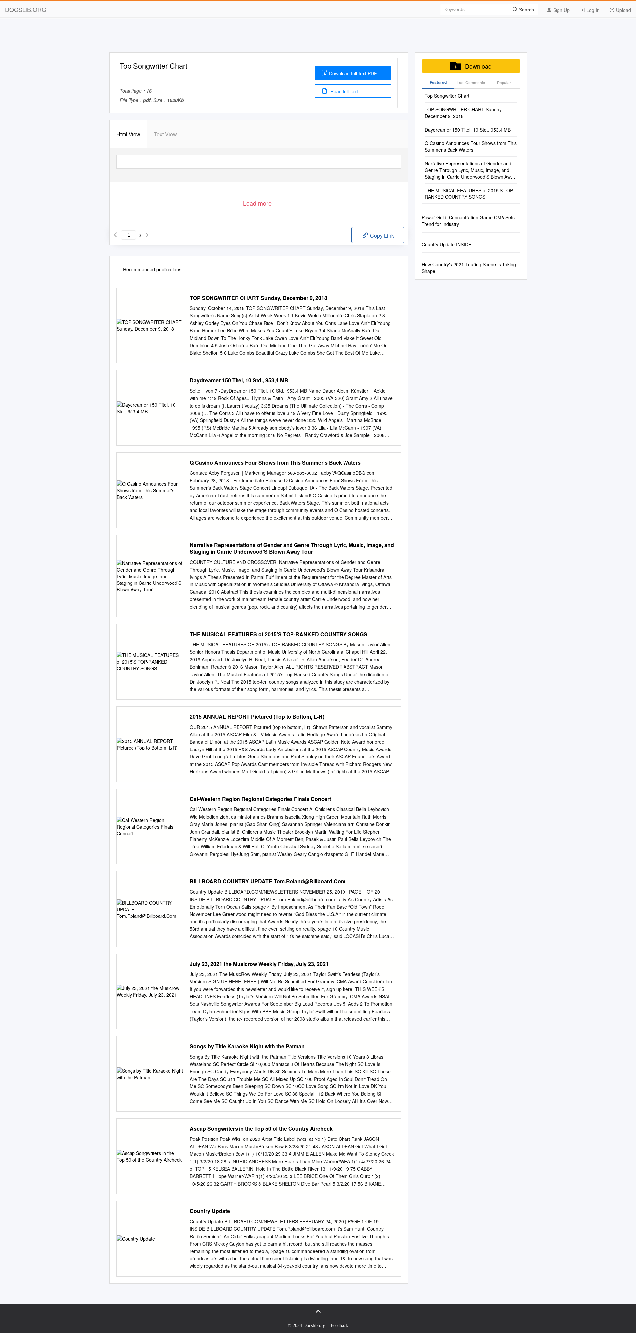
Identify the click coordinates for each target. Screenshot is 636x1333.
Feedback (339, 1325)
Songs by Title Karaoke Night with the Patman (247, 1046)
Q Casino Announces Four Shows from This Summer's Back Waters (275, 462)
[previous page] (115, 235)
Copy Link (381, 235)
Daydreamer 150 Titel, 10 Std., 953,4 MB (239, 380)
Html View (128, 134)
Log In (592, 10)
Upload (623, 10)
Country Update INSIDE (446, 244)
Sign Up (561, 10)
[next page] (147, 235)
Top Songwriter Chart (447, 95)
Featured (438, 82)
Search (526, 9)
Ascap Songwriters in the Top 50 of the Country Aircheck (261, 1128)
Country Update (210, 1211)
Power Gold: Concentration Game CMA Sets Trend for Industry (468, 220)
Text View (165, 134)
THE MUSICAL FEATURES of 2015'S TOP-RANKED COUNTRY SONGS (278, 634)
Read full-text (343, 91)
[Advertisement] (318, 37)
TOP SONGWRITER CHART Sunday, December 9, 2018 (258, 298)
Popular (504, 82)
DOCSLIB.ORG (25, 9)
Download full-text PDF (353, 73)
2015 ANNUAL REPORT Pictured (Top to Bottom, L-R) (257, 716)
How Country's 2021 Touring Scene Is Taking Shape (469, 267)
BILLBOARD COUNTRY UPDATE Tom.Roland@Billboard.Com (267, 881)
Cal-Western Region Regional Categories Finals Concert (260, 799)
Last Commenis (471, 82)
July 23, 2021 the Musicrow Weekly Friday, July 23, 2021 (259, 964)
